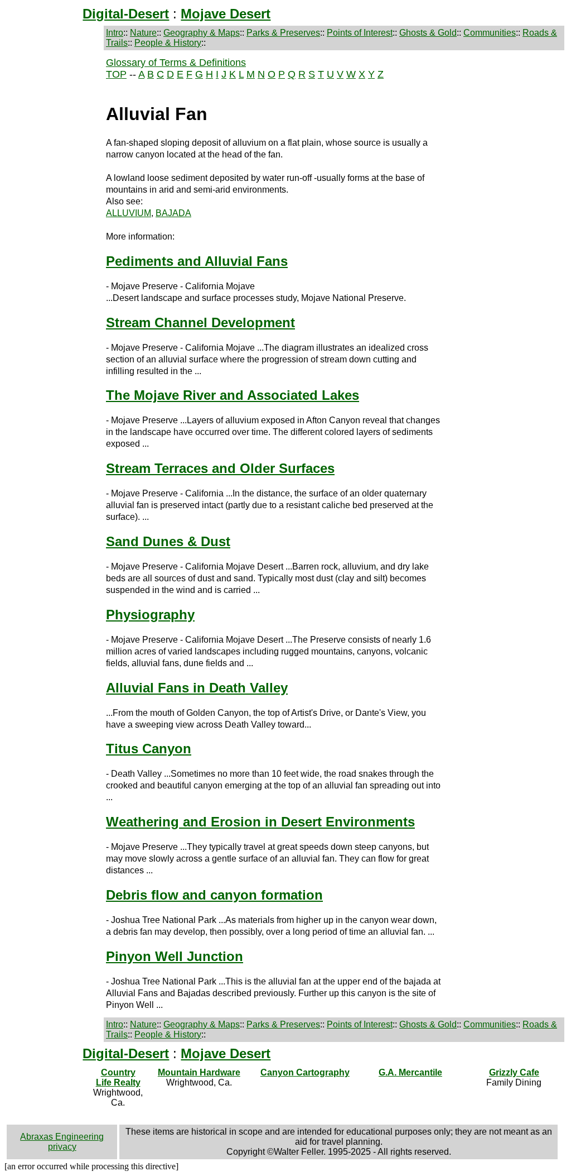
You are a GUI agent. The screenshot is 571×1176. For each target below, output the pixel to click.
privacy (62, 1146)
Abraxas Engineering (62, 1136)
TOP (116, 74)
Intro (114, 32)
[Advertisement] (54, 234)
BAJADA (173, 213)
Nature (143, 32)
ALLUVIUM (128, 213)
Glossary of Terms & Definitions (176, 62)
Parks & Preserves (283, 32)
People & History (167, 42)
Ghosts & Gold (428, 32)
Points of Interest (360, 32)
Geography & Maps (201, 32)
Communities (489, 32)
